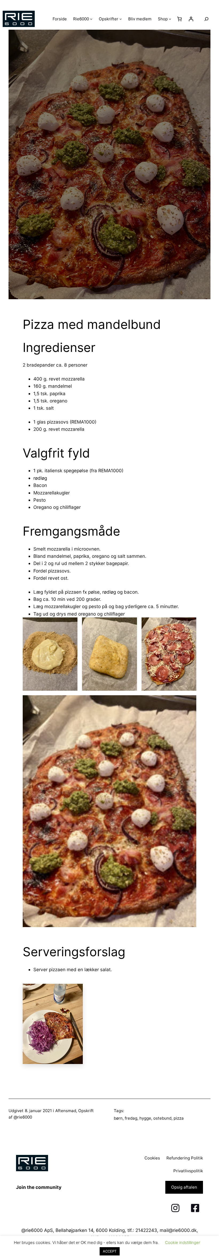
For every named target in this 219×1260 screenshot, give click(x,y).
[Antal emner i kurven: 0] (179, 19)
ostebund (162, 1118)
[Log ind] (191, 19)
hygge (145, 1118)
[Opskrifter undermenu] (120, 19)
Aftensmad (65, 1110)
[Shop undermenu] (170, 19)
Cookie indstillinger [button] (182, 1242)
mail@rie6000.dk (178, 1230)
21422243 (146, 1230)
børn (118, 1118)
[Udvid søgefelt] (206, 19)
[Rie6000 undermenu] (91, 19)
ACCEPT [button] (109, 1251)
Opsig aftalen (184, 1187)
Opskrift (86, 1110)
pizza (179, 1118)
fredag (131, 1118)
